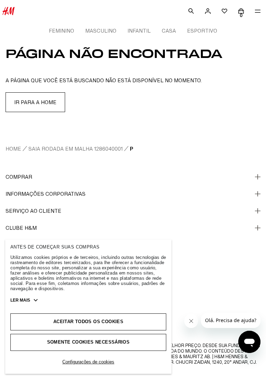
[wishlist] (224, 11)
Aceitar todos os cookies (88, 321)
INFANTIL (139, 31)
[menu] (257, 11)
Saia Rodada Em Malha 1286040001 (75, 149)
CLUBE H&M (21, 228)
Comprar (19, 177)
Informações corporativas (46, 194)
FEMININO (61, 31)
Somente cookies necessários (88, 342)
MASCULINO (100, 31)
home (13, 149)
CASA (169, 31)
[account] (208, 11)
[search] (191, 11)
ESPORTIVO (202, 31)
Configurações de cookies (88, 361)
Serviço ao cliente (33, 211)
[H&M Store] (8, 11)
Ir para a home (35, 102)
